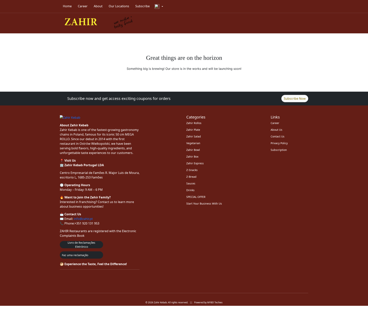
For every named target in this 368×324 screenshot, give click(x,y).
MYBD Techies (215, 302)
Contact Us (277, 136)
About (98, 6)
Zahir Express (195, 163)
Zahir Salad (193, 136)
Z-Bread (191, 176)
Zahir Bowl (193, 150)
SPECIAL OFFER (195, 197)
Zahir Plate (193, 130)
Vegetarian (193, 143)
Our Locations (119, 6)
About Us (276, 130)
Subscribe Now (295, 98)
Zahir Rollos (193, 123)
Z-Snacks (192, 170)
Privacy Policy (279, 143)
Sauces (190, 183)
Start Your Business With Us (204, 203)
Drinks (190, 190)
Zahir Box (192, 156)
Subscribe (142, 6)
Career (83, 6)
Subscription (279, 150)
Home (67, 6)
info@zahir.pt (83, 219)
